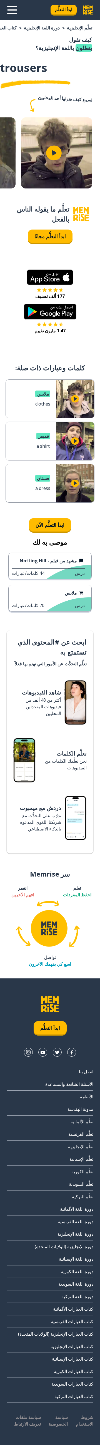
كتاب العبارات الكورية (73, 1371)
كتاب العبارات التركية (73, 1396)
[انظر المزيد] (12, 10)
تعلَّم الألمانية (82, 1122)
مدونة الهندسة (80, 1109)
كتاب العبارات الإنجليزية (72, 1346)
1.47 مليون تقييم (50, 331)
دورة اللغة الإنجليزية (42, 28)
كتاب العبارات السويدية (72, 1384)
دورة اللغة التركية (77, 1296)
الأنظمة (86, 1097)
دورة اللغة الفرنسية (75, 1222)
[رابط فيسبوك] (71, 1052)
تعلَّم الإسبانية (81, 1159)
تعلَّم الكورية (82, 1172)
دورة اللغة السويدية (75, 1284)
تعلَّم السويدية (81, 1184)
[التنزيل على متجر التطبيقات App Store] (50, 277)
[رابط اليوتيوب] (42, 1052)
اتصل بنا (86, 1072)
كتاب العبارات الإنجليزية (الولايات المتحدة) (55, 1334)
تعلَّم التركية (82, 1197)
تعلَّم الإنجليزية (79, 28)
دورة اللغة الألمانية (76, 1209)
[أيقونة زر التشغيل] (54, 152)
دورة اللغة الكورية (77, 1271)
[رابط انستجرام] (28, 1052)
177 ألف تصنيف (50, 296)
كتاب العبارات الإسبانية (72, 1359)
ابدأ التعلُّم (63, 9)
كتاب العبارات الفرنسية (72, 1321)
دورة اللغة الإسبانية (76, 1259)
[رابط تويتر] (57, 1052)
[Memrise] (87, 10)
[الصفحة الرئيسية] (81, 214)
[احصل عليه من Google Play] (50, 311)
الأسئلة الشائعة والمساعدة (69, 1084)
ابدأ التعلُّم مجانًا (50, 236)
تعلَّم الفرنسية (80, 1134)
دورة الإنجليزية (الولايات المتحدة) (64, 1246)
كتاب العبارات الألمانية (73, 1309)
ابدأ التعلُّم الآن (50, 525)
